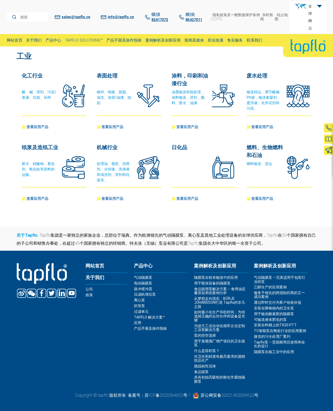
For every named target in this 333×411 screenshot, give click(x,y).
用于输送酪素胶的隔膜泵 (274, 314)
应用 (137, 323)
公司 (89, 289)
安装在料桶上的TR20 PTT (275, 325)
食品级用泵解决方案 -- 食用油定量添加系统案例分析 (220, 291)
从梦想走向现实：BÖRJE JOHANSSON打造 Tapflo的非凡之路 (219, 302)
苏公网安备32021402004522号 (229, 395)
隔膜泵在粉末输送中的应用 (216, 277)
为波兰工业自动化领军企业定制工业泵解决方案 (219, 328)
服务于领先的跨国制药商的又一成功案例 (279, 295)
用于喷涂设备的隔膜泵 (212, 283)
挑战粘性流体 (205, 366)
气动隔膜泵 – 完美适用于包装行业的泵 (279, 279)
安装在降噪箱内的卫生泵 (274, 308)
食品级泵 (201, 372)
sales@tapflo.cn (76, 17)
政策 (89, 295)
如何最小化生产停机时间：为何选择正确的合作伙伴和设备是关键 (219, 316)
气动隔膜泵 (143, 277)
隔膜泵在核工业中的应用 (274, 352)
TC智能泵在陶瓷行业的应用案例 (280, 331)
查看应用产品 (37, 127)
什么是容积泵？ (207, 351)
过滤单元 (141, 311)
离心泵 (139, 300)
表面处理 (107, 75)
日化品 (179, 147)
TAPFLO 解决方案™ (149, 317)
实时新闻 (266, 17)
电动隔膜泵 (143, 283)
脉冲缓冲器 (143, 289)
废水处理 (257, 75)
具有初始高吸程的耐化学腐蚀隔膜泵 (219, 379)
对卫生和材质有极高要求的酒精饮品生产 (219, 358)
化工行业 (32, 75)
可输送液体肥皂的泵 (270, 319)
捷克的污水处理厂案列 (272, 336)
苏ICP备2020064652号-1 (168, 395)
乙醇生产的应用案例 (270, 287)
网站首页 (95, 265)
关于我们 (95, 277)
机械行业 (107, 147)
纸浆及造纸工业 (40, 147)
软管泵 (139, 306)
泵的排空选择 (205, 335)
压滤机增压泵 (145, 294)
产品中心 (143, 265)
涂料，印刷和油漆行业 (190, 79)
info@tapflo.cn (121, 17)
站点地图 (281, 17)
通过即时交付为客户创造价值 (277, 302)
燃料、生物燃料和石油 (265, 151)
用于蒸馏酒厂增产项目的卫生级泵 (219, 343)
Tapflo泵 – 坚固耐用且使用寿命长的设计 (279, 344)
